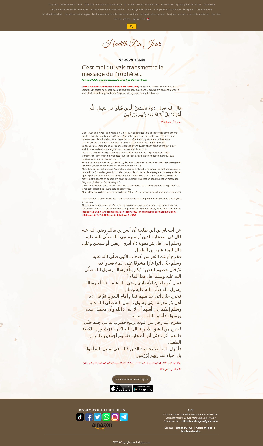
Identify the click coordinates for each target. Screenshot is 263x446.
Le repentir (189, 9)
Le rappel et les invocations (167, 9)
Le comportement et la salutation (107, 9)
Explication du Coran (71, 4)
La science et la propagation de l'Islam (181, 4)
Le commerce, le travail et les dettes (69, 9)
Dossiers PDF (139, 18)
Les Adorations (204, 9)
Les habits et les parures (152, 14)
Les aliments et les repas (77, 14)
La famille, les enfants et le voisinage (103, 4)
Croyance (53, 4)
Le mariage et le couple (139, 9)
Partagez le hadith (133, 59)
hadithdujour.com (141, 442)
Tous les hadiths (122, 18)
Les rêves (216, 14)
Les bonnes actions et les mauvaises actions (115, 14)
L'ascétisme (209, 4)
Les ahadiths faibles (52, 14)
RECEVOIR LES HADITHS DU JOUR (131, 379)
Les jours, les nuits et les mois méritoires (188, 14)
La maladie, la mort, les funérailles (141, 4)
